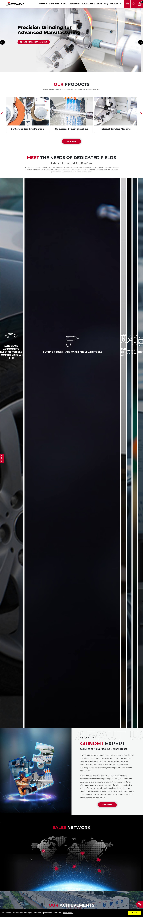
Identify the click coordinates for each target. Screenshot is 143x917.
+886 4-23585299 (139, 904)
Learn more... (68, 913)
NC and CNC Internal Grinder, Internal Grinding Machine (115, 114)
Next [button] (140, 42)
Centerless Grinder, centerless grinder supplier (27, 114)
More (82, 853)
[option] (71, 40)
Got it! (134, 913)
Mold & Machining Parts (69, 352)
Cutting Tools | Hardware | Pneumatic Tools (8, 350)
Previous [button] (2, 42)
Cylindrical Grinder (71, 114)
